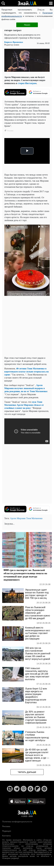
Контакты (6, 835)
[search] (3, 3)
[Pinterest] (44, 789)
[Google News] (30, 789)
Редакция (6, 831)
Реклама (6, 826)
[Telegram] (17, 789)
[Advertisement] (27, 327)
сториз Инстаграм (27, 83)
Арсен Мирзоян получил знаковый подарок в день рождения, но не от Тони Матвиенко (25, 388)
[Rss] (10, 789)
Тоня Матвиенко (34, 518)
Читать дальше (27, 772)
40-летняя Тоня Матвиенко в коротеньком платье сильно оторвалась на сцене (26, 371)
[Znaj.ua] (27, 3)
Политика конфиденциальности (17, 821)
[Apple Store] (18, 801)
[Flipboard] (37, 789)
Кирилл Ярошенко (13, 42)
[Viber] (23, 789)
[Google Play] (36, 801)
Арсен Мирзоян (18, 518)
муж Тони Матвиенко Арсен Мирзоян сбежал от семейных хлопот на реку (24, 405)
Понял (27, 25)
